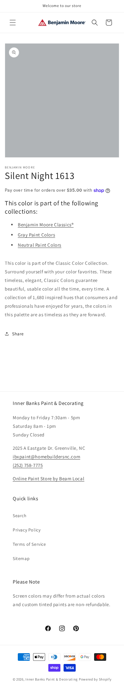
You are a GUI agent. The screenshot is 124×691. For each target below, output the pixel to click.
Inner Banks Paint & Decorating (51, 679)
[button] (13, 23)
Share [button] (18, 334)
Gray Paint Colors (36, 235)
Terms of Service (29, 544)
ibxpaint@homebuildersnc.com (46, 457)
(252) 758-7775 (28, 465)
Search (20, 515)
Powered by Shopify (95, 679)
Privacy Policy (26, 530)
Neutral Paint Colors (39, 245)
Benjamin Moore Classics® (45, 225)
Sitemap (21, 558)
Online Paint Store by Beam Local (48, 478)
